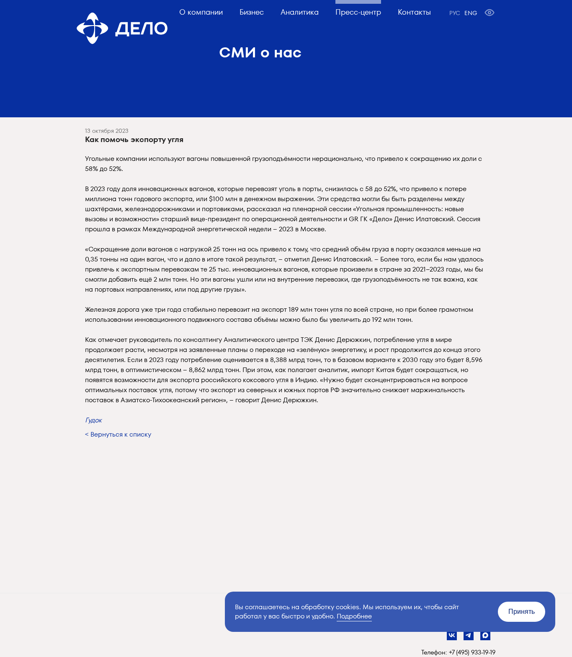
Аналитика (300, 12)
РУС (454, 13)
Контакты (414, 12)
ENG (470, 13)
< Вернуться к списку (118, 434)
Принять (521, 611)
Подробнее (354, 616)
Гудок (93, 420)
